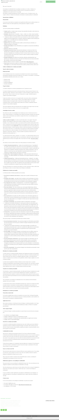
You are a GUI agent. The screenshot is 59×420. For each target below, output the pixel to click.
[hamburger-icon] (41, 2)
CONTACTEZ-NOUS (50, 400)
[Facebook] (1, 410)
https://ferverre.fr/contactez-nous (24, 384)
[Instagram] (4, 410)
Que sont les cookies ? (34, 138)
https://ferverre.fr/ (30, 61)
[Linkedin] (6, 410)
